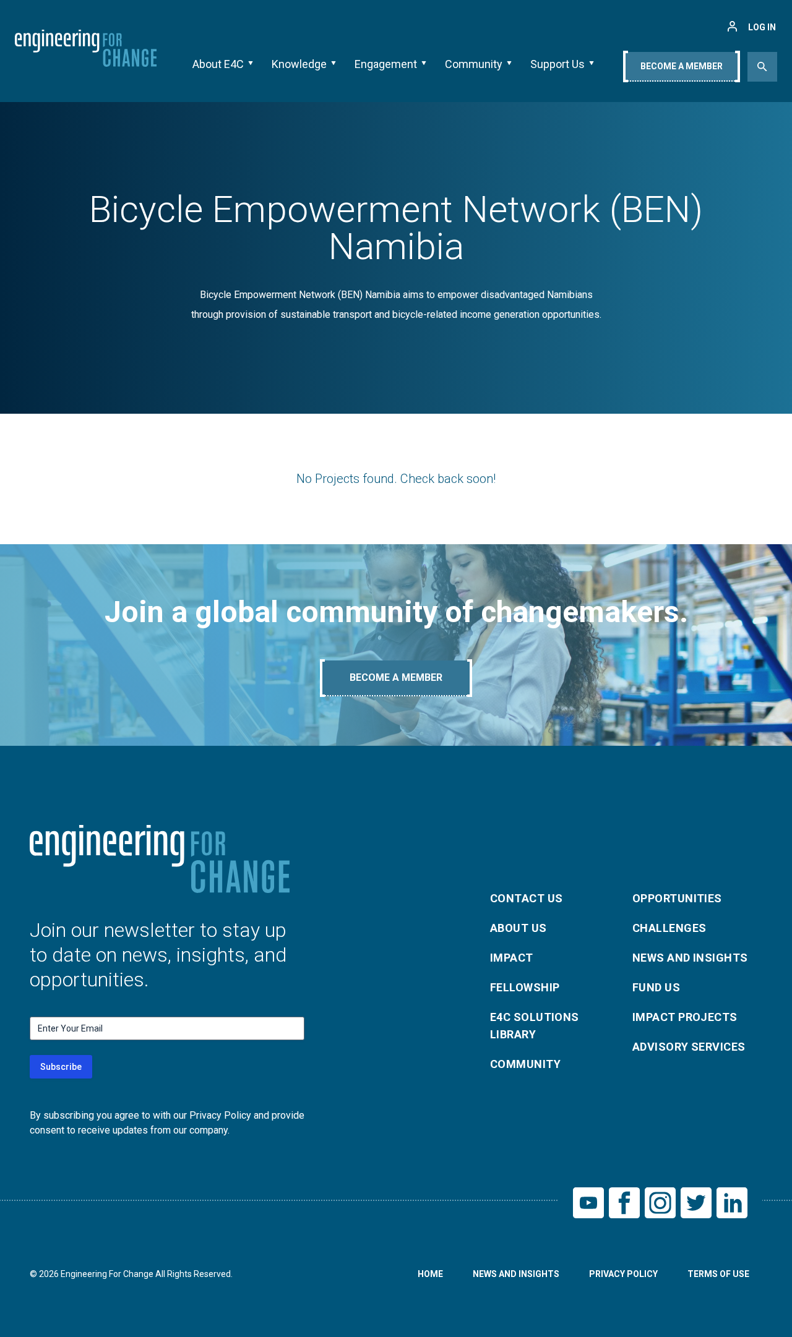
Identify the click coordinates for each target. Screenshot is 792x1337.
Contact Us (526, 898)
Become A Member (681, 66)
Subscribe (61, 1067)
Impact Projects (685, 1016)
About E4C (218, 64)
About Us (518, 927)
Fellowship (525, 987)
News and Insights (690, 957)
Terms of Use (718, 1274)
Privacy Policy (623, 1274)
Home (430, 1274)
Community (473, 64)
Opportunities (677, 898)
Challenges (669, 927)
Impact (511, 957)
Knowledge (299, 64)
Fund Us (656, 987)
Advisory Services (689, 1046)
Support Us (557, 64)
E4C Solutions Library (534, 1025)
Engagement (386, 64)
